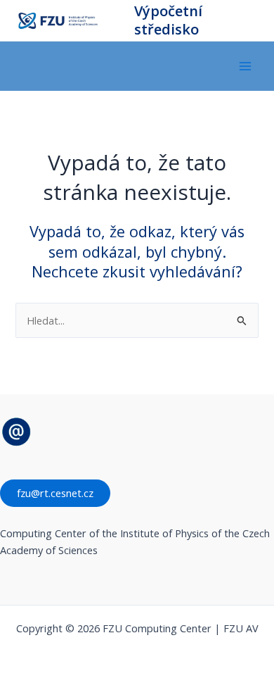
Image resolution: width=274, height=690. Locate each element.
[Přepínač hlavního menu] (245, 66)
